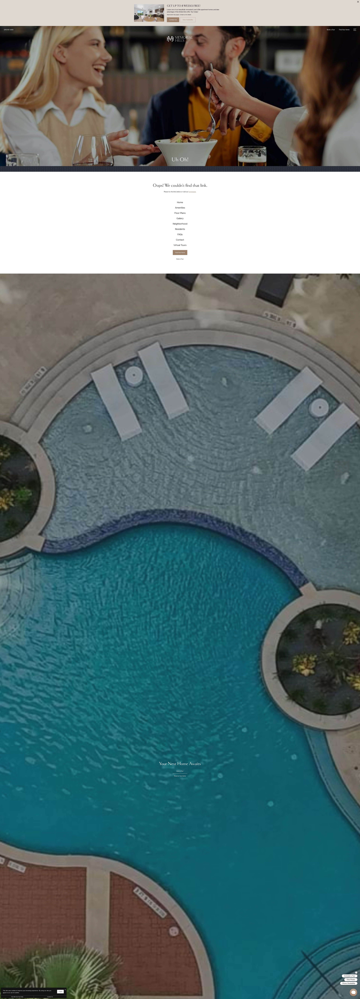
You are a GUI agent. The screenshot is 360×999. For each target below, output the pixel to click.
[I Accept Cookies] (65, 989)
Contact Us (50, 996)
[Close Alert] (358, 2)
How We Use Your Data (17, 996)
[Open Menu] (354, 30)
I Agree (60, 991)
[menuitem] (180, 202)
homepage (192, 192)
